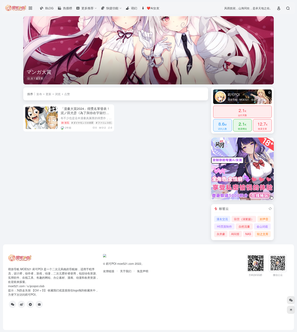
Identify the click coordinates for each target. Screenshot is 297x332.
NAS (248, 234)
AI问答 (235, 234)
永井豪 (221, 234)
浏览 (58, 94)
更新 (48, 94)
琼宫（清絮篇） (244, 219)
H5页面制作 (224, 226)
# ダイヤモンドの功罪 (82, 122)
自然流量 (244, 226)
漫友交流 (222, 219)
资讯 (66, 122)
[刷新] (270, 208)
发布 (39, 94)
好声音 (264, 219)
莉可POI (111, 264)
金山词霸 (262, 226)
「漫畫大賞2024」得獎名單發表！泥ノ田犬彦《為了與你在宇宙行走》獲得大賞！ (85, 112)
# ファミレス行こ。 (106, 122)
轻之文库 (262, 234)
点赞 (67, 94)
